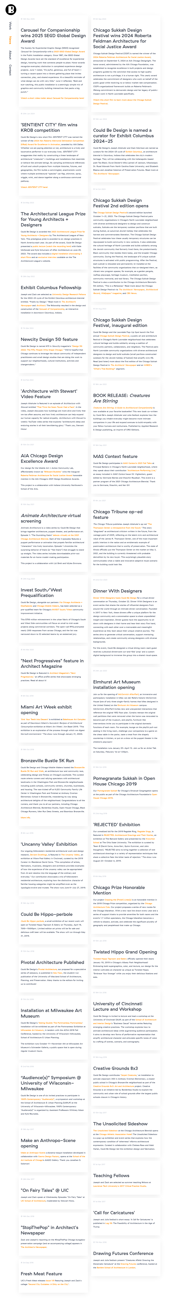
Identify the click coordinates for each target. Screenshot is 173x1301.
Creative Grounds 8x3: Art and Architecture (113, 1086)
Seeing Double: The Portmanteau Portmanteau (60, 1023)
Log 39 (108, 1223)
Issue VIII (50, 1280)
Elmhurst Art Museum (128, 705)
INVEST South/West (62, 609)
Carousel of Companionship (51, 309)
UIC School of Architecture (33, 1201)
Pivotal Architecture (47, 969)
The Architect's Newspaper (33, 1247)
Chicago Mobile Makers (48, 606)
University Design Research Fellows (69, 294)
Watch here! (34, 187)
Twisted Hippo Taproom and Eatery (110, 959)
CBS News (131, 293)
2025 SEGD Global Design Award (69, 51)
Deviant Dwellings (38, 855)
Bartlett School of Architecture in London (116, 1267)
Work (10, 26)
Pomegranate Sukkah (107, 791)
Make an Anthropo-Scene (33, 1153)
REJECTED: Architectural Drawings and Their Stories (128, 835)
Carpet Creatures (129, 1075)
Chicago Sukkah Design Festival (112, 212)
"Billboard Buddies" (53, 472)
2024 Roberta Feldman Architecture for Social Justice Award (122, 57)
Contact (10, 70)
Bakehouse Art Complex (74, 719)
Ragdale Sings (144, 831)
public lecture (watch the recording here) (52, 246)
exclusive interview (47, 257)
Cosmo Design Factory (48, 1156)
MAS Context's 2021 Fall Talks (137, 463)
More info (25, 817)
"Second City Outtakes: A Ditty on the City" (48, 1284)
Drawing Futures (128, 1264)
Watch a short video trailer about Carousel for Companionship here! (52, 98)
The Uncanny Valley (70, 855)
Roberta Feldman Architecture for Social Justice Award (46, 475)
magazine (111, 293)
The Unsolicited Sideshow (105, 1130)
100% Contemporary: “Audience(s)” (37, 1099)
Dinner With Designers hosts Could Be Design (115, 598)
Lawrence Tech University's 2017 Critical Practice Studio (119, 1186)
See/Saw (57, 973)
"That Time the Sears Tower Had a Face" (56, 407)
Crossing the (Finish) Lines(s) (118, 900)
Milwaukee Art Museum (32, 1030)
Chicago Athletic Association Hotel (115, 1134)
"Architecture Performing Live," (141, 470)
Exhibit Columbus (134, 151)
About (10, 55)
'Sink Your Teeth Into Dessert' (34, 719)
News (10, 40)
